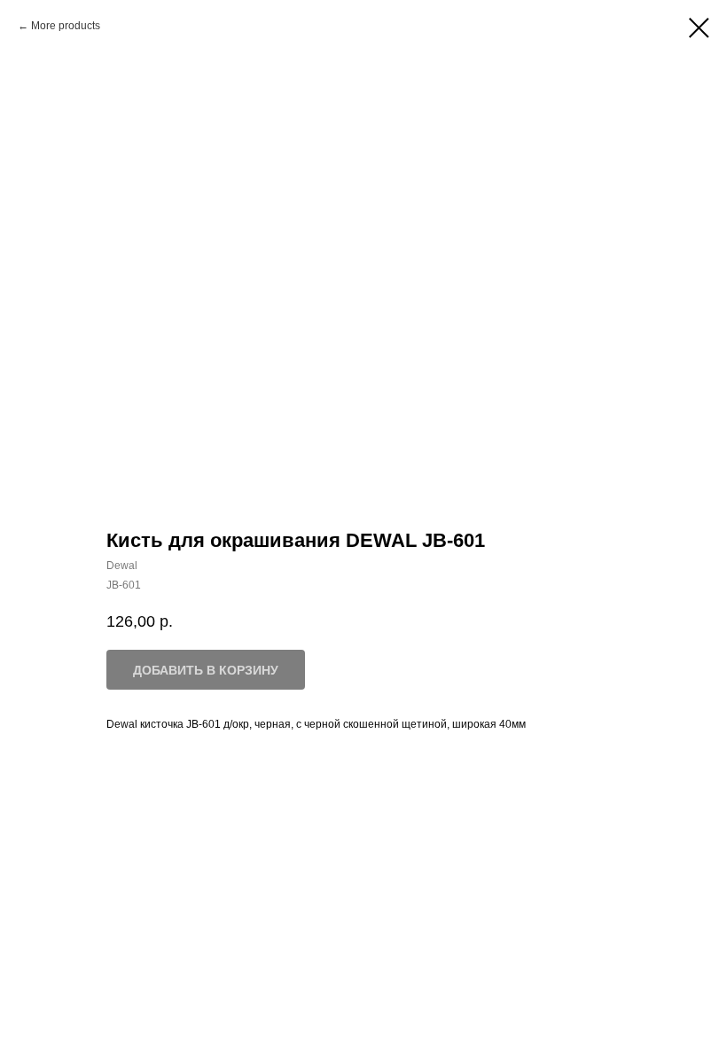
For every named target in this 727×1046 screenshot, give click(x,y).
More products (65, 26)
